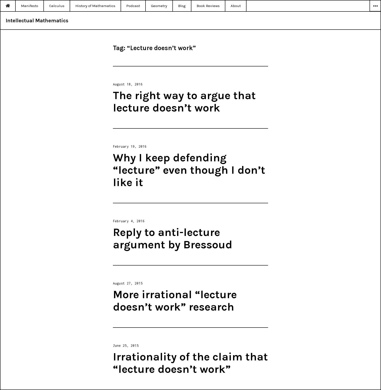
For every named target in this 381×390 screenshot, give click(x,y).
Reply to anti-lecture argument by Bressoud (172, 238)
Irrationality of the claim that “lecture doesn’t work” (190, 363)
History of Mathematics (95, 6)
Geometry (159, 6)
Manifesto (29, 6)
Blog (182, 6)
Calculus (56, 6)
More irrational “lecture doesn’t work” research (175, 300)
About (236, 6)
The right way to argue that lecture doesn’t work (184, 101)
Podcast (133, 6)
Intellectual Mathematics (37, 20)
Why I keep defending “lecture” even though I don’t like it (189, 170)
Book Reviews (208, 6)
